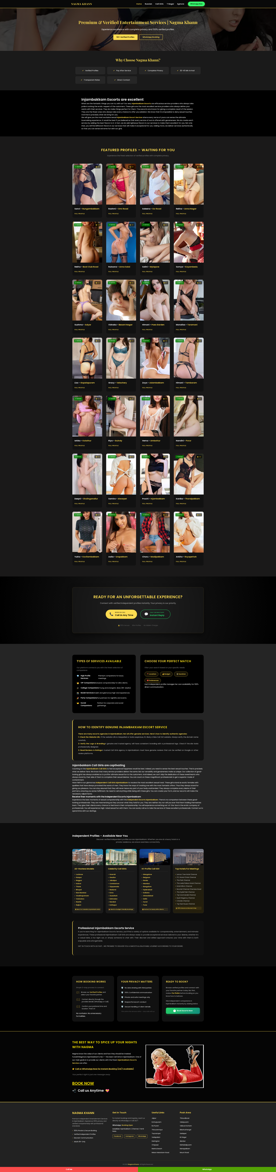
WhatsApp (142, 1136)
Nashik (78, 902)
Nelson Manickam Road (160, 1152)
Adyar (88, 324)
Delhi (145, 899)
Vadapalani (156, 1137)
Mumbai (146, 883)
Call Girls (159, 4)
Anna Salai (124, 266)
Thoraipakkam (192, 498)
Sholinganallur (90, 498)
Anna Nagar (190, 208)
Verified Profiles (96, 992)
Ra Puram (155, 1126)
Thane (78, 886)
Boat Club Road (90, 266)
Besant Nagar (126, 324)
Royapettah (191, 556)
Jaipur (154, 1118)
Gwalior (113, 877)
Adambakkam (156, 382)
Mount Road (184, 1152)
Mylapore (154, 266)
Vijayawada (114, 886)
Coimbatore (114, 883)
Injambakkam (158, 498)
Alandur (183, 1141)
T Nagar (170, 4)
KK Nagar (183, 1137)
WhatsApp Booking (151, 37)
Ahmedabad (148, 896)
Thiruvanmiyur (157, 1130)
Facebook (117, 1136)
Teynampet (156, 1133)
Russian (148, 4)
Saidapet (183, 1133)
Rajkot (78, 905)
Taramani (192, 324)
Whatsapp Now (196, 4)
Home (139, 4)
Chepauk (155, 1145)
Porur (188, 440)
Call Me (69, 1169)
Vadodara (80, 899)
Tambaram (191, 382)
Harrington (156, 1141)
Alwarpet (122, 498)
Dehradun (113, 899)
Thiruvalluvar (184, 1118)
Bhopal (79, 890)
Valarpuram (184, 1122)
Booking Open (127, 1125)
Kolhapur (113, 905)
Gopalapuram (87, 382)
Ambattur (155, 440)
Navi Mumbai (81, 893)
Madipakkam (157, 556)
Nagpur (79, 880)
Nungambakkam (90, 208)
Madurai (113, 890)
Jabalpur (113, 880)
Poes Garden (158, 324)
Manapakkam (185, 1149)
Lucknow (79, 874)
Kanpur (79, 877)
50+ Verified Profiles (125, 37)
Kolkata (146, 893)
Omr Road (123, 208)
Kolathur (87, 440)
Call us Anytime (91, 1090)
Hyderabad (147, 890)
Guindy (118, 440)
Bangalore (147, 886)
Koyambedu (191, 266)
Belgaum (146, 877)
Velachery (122, 382)
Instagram (130, 1136)
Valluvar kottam (186, 1126)
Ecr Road (157, 208)
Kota (111, 893)
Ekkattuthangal (185, 1130)
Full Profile (79, 214)
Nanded (113, 902)
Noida (145, 880)
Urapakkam (122, 556)
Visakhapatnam (82, 896)
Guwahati (113, 896)
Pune (145, 905)
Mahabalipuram (186, 1145)
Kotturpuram (156, 1122)
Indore (78, 883)
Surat (145, 902)
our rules (176, 993)
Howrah (113, 874)
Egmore (180, 4)
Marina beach (157, 1149)
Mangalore (147, 874)
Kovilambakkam (90, 556)
